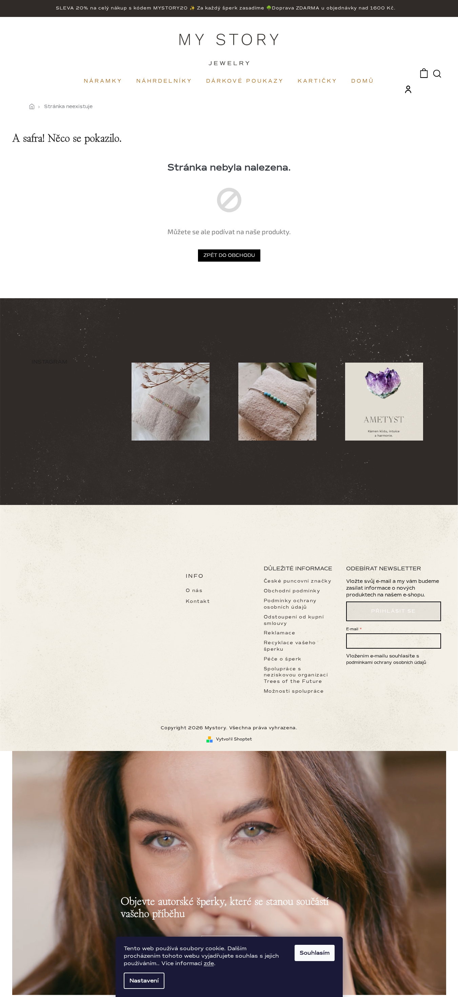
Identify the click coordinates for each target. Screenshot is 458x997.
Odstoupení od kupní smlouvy (294, 620)
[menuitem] (103, 81)
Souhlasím (315, 953)
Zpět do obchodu (229, 255)
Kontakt (198, 601)
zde (209, 963)
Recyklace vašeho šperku (290, 646)
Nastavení (144, 980)
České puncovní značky (298, 581)
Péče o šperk (283, 659)
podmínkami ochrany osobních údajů (386, 662)
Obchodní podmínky (292, 591)
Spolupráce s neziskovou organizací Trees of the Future (296, 675)
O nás (194, 590)
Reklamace (280, 633)
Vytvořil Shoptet (234, 739)
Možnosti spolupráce (294, 691)
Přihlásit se (393, 611)
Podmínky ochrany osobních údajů (290, 604)
